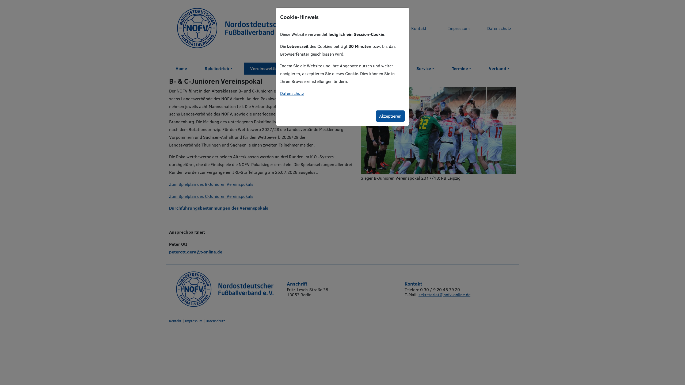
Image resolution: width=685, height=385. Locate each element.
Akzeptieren (390, 116)
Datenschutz (292, 93)
